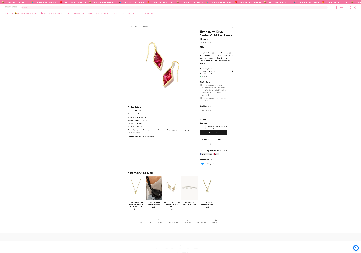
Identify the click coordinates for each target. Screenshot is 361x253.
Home (130, 26)
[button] (11, 7)
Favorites (187, 222)
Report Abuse (204, 249)
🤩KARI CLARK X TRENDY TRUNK (27, 13)
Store (136, 26)
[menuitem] (229, 26)
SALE (129, 13)
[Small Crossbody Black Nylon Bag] (154, 188)
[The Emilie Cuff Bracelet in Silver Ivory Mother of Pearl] (189, 188)
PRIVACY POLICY (175, 249)
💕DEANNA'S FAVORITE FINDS (51, 13)
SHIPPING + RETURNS (190, 249)
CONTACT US (148, 13)
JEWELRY (104, 13)
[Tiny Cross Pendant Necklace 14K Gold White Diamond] (136, 188)
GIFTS (124, 13)
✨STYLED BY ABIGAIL (72, 13)
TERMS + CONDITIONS (160, 249)
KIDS (118, 13)
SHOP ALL (8, 13)
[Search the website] (325, 7)
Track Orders (173, 222)
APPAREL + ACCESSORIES (90, 13)
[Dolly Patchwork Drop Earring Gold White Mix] (171, 188)
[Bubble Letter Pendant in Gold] (207, 188)
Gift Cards (215, 222)
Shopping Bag (201, 222)
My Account (159, 222)
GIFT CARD (137, 13)
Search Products (145, 222)
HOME (112, 13)
